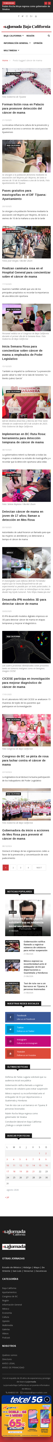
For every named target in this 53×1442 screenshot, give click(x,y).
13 (27, 1165)
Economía (7, 1312)
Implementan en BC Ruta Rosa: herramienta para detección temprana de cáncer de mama (24, 438)
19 (20, 1171)
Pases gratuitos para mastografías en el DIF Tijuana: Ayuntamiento (24, 194)
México (10, 553)
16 (46, 1165)
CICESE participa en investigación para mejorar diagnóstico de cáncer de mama (26, 682)
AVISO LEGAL (8, 1363)
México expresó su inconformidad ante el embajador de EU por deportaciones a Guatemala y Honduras (36, 967)
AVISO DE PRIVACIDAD (13, 1367)
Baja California (12, 35)
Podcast (6, 1337)
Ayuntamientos (9, 1292)
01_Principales (12, 942)
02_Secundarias (12, 961)
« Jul (7, 1197)
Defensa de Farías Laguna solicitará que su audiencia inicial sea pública (26, 922)
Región (30, 35)
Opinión (37, 43)
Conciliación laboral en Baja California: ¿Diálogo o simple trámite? (23, 1123)
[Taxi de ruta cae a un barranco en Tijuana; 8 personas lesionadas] (13, 988)
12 (20, 1165)
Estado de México (11, 1267)
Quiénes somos (9, 1355)
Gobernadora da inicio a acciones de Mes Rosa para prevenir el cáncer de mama (25, 834)
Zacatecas (41, 1271)
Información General (16, 43)
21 (33, 1171)
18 (14, 1171)
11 (14, 1165)
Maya (36, 1267)
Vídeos (5, 1333)
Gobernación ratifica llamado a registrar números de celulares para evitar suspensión (26, 1087)
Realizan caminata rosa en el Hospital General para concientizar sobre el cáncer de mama (26, 272)
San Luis (17, 1271)
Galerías (6, 1329)
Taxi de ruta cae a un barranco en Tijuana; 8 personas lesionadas (35, 986)
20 (27, 1171)
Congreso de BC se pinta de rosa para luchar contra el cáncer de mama (25, 760)
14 (33, 1165)
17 (7, 1171)
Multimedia (10, 50)
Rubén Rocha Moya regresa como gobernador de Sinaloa (21, 1115)
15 (40, 1165)
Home (5, 60)
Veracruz (28, 1271)
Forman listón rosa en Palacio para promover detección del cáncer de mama (23, 108)
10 (7, 1165)
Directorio (7, 1359)
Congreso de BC (10, 1296)
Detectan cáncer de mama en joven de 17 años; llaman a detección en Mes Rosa (22, 515)
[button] (45, 3)
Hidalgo (27, 1267)
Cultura (5, 1317)
